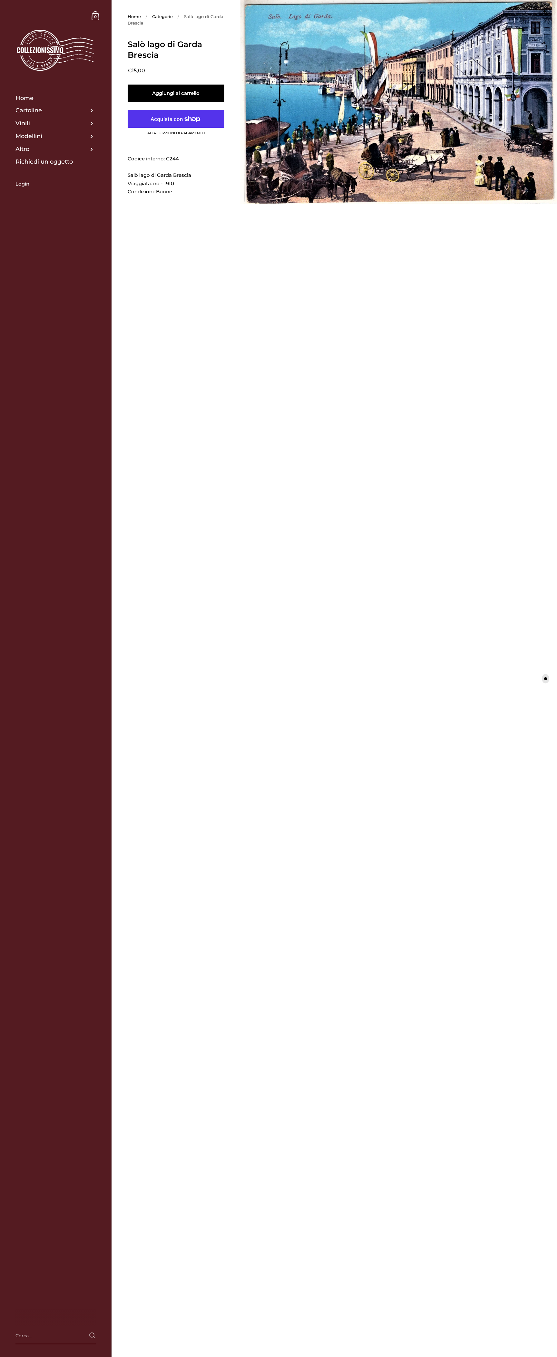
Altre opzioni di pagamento (176, 133)
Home (134, 16)
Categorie (162, 16)
